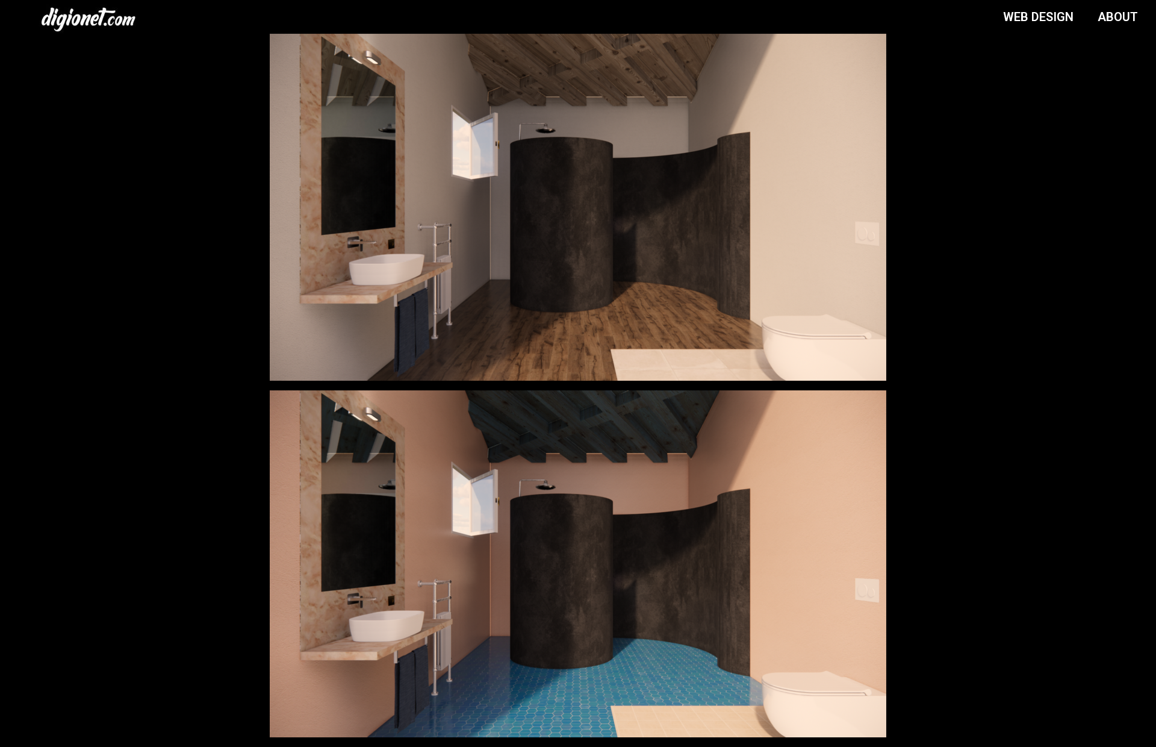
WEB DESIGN (1038, 17)
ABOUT (1118, 17)
